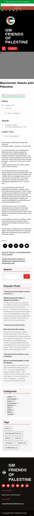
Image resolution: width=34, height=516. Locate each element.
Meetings (10, 405)
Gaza (18, 438)
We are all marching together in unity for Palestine (16, 362)
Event (7, 136)
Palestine (21, 443)
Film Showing (11, 403)
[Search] (26, 276)
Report (9, 412)
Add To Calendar (13, 113)
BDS (8, 428)
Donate (12, 48)
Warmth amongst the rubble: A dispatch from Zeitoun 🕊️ (14, 299)
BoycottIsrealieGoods (13, 433)
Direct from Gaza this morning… (15, 329)
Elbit (7, 438)
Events (9, 401)
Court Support (11, 399)
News (9, 407)
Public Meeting (14, 136)
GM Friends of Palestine (16, 36)
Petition (9, 410)
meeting (9, 443)
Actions (9, 396)
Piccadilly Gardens (11, 125)
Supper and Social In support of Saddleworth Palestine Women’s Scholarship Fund (13, 261)
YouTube (10, 414)
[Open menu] (4, 48)
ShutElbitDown (11, 448)
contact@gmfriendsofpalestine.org (13, 503)
